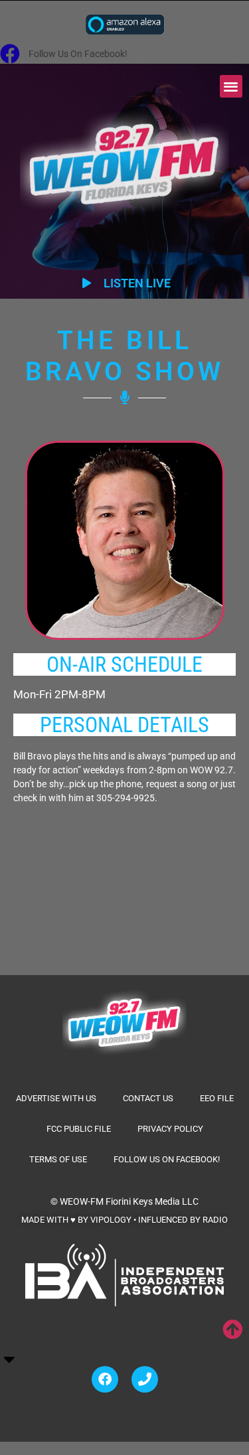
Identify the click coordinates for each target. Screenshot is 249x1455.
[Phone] (144, 1379)
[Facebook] (105, 1379)
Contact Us (148, 1098)
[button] (231, 86)
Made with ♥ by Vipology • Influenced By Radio (124, 1220)
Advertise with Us (56, 1098)
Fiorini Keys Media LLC (152, 1201)
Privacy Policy (170, 1129)
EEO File (217, 1098)
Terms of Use (58, 1159)
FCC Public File (78, 1129)
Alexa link (125, 24)
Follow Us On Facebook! (167, 1159)
